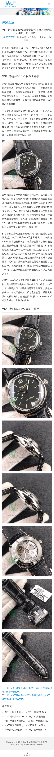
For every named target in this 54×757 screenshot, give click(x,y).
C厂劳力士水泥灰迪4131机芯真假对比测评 (38, 725)
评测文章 (10, 36)
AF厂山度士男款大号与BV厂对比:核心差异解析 (15, 712)
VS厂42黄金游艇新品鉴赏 (38, 716)
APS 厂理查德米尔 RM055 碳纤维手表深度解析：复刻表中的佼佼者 (38, 720)
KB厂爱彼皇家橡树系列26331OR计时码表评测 (15, 720)
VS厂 (28, 47)
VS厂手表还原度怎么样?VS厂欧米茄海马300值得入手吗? (15, 725)
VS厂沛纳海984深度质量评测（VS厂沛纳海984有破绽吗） (38, 712)
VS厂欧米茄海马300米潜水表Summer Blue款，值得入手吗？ (38, 729)
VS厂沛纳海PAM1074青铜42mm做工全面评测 (15, 716)
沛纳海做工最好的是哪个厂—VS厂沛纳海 (15, 729)
